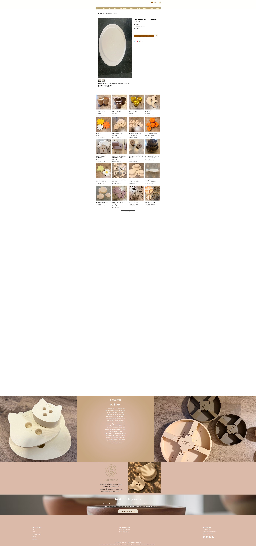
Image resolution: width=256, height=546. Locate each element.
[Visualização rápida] (103, 102)
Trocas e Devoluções (124, 533)
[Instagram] (204, 537)
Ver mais (128, 212)
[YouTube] (213, 537)
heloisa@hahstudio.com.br (209, 531)
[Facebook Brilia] (210, 537)
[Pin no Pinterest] (137, 41)
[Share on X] (142, 41)
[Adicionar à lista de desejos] (156, 36)
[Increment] (139, 31)
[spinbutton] (137, 31)
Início (99, 13)
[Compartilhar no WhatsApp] (140, 41)
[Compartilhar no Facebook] (135, 41)
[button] (160, 2)
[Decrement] (135, 31)
